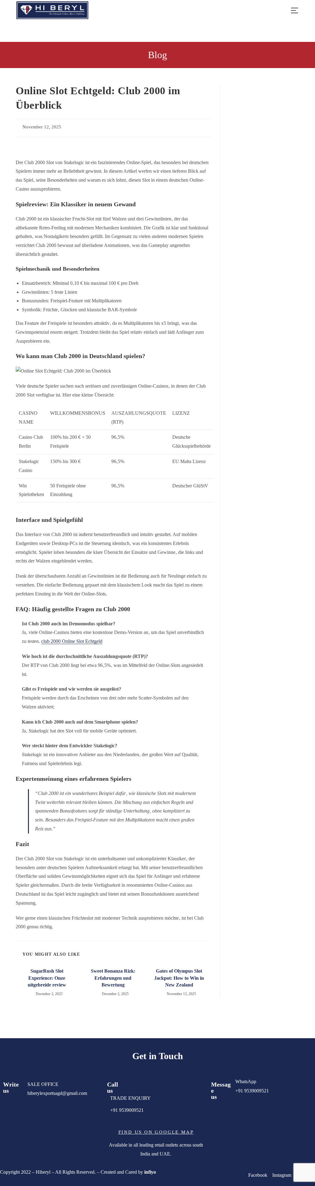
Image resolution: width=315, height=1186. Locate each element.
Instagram (281, 1175)
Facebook (258, 1175)
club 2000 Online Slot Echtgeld (71, 641)
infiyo (150, 1172)
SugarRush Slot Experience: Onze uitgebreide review (47, 977)
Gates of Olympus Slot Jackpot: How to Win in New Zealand (179, 977)
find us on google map (156, 1132)
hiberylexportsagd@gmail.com (57, 1093)
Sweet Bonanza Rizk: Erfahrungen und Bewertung (113, 977)
